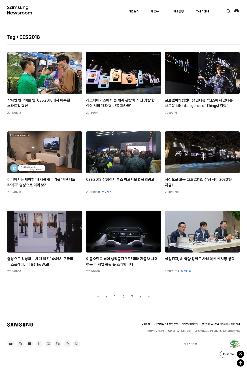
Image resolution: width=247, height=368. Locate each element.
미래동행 (178, 11)
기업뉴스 (133, 11)
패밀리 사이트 (190, 343)
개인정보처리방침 (190, 324)
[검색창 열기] (228, 11)
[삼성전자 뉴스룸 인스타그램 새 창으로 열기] (20, 343)
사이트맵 (145, 324)
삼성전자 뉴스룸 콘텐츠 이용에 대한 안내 (221, 324)
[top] (240, 363)
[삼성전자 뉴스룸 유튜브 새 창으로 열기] (10, 343)
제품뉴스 (156, 11)
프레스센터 (202, 11)
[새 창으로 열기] (234, 344)
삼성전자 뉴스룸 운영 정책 (165, 324)
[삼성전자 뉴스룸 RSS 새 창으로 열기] (67, 343)
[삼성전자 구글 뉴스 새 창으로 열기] (76, 343)
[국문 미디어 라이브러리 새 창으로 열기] (57, 343)
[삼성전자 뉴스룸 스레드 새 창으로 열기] (48, 343)
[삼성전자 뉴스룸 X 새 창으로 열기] (39, 343)
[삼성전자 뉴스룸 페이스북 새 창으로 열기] (29, 343)
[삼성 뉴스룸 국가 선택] (236, 11)
